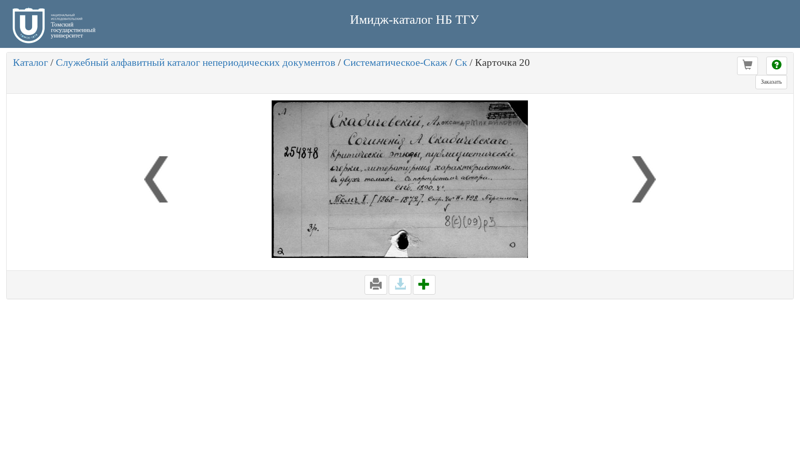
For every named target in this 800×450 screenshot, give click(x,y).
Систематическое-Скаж (395, 62)
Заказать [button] (771, 82)
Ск (461, 62)
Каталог (30, 62)
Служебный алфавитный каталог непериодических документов (195, 62)
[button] (747, 66)
